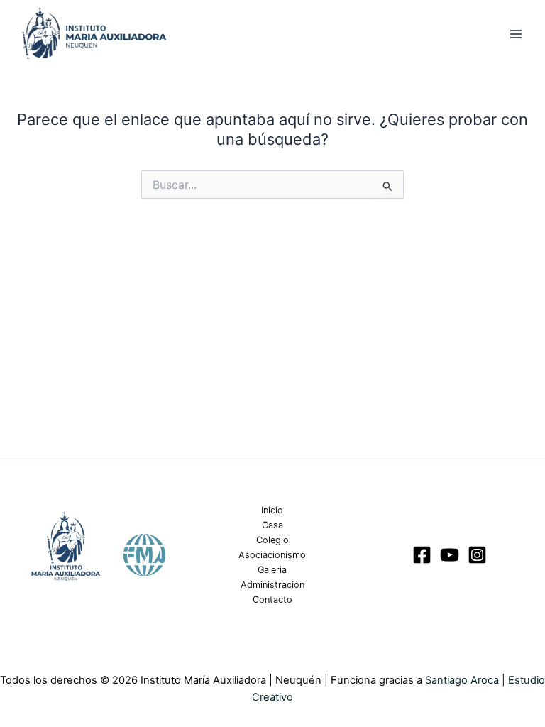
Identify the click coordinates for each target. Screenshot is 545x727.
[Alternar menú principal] (516, 34)
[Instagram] (477, 554)
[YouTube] (449, 554)
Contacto (272, 599)
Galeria (272, 569)
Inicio (272, 510)
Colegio (272, 540)
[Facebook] (421, 554)
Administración (272, 584)
